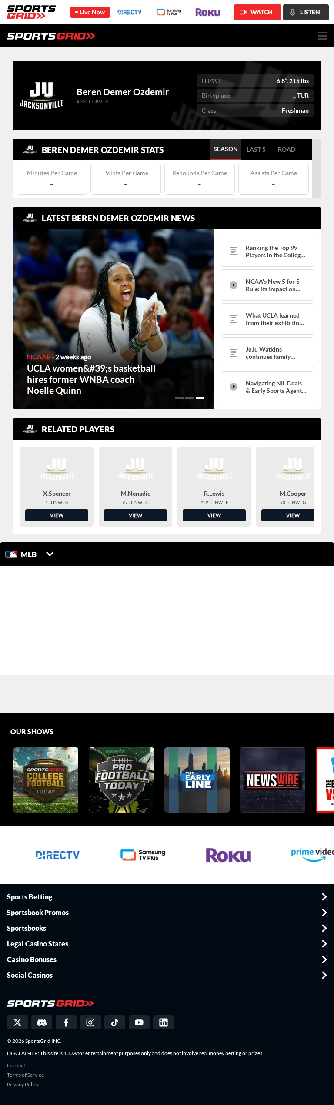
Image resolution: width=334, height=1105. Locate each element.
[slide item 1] (179, 398)
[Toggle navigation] (322, 36)
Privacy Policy (23, 1085)
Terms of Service (25, 1075)
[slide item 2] (189, 398)
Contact (16, 1065)
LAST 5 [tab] (256, 149)
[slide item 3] (200, 398)
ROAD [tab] (286, 149)
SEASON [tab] (226, 149)
